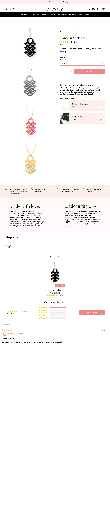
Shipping (11, 237)
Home (62, 32)
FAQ (8, 246)
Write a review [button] (92, 312)
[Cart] (103, 9)
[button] (62, 14)
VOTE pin (68, 217)
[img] (7, 330)
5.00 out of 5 (23, 311)
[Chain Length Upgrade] (64, 105)
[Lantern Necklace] (55, 274)
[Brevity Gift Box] (64, 118)
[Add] (101, 107)
